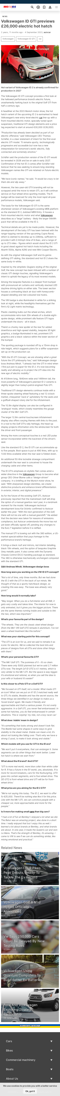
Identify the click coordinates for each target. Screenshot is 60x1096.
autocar (47, 32)
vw (40, 39)
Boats (9, 1069)
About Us (12, 1078)
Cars (9, 1041)
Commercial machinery (20, 1059)
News (5, 16)
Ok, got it (30, 1091)
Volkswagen (8, 39)
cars (32, 811)
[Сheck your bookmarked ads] (44, 7)
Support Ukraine (30, 1026)
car (40, 117)
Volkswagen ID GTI (26, 39)
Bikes (9, 1050)
